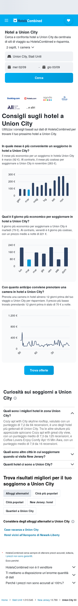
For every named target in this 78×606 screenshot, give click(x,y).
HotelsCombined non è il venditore (29, 567)
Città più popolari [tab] (46, 493)
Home (5, 599)
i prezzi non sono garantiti (19, 556)
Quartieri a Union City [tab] (20, 511)
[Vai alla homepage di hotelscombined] (27, 20)
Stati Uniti (17, 599)
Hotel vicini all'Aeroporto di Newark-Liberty (32, 535)
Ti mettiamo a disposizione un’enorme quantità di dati (37, 575)
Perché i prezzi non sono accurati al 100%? (35, 583)
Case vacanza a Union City (21, 529)
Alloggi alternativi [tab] (17, 493)
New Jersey (44, 599)
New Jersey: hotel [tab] (41, 502)
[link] (39, 370)
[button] (6, 20)
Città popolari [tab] (14, 502)
